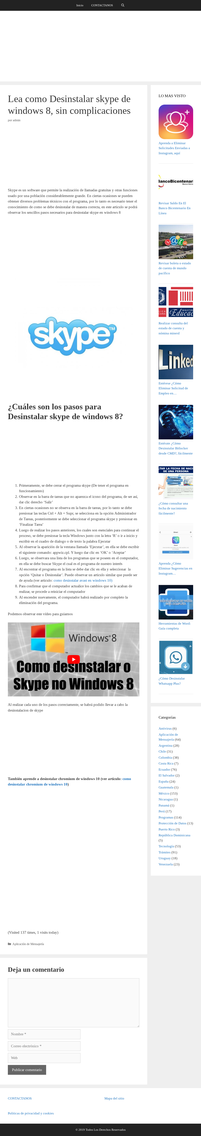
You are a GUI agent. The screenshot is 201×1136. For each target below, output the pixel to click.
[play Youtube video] (73, 659)
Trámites (165, 852)
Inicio (79, 5)
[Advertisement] (100, 46)
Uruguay (165, 858)
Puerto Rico (167, 829)
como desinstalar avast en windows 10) (83, 580)
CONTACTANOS (102, 5)
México (164, 793)
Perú (162, 811)
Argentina (166, 745)
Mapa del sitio (114, 1098)
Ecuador (164, 769)
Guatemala (166, 787)
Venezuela (166, 864)
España (164, 781)
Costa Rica (166, 763)
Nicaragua (166, 799)
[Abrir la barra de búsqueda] (122, 5)
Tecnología (166, 846)
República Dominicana (174, 835)
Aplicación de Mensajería (28, 944)
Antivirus (165, 728)
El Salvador (167, 775)
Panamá (164, 805)
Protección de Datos (172, 823)
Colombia (165, 757)
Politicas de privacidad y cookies (31, 1113)
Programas (166, 817)
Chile (162, 751)
